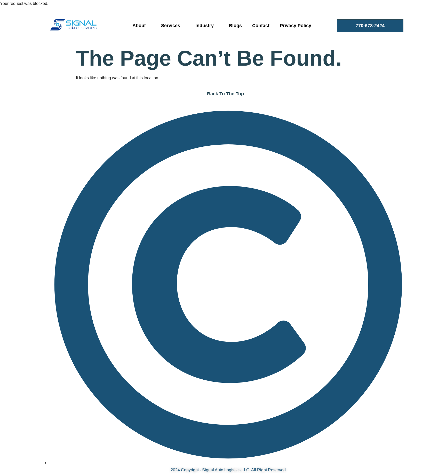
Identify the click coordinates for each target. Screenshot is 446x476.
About (139, 25)
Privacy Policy (295, 25)
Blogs (235, 25)
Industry (204, 25)
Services (170, 25)
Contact (260, 25)
